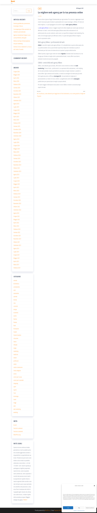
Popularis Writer (58, 510)
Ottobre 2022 (17, 207)
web (40, 8)
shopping (16, 383)
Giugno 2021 (17, 255)
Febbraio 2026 (17, 84)
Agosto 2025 (16, 104)
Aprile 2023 (16, 187)
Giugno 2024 (17, 145)
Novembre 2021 (17, 239)
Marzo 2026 (16, 81)
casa (15, 303)
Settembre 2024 (17, 136)
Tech (15, 393)
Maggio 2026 (17, 75)
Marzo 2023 (16, 191)
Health (15, 332)
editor (40, 16)
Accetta (68, 507)
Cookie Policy (75, 510)
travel (15, 399)
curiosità (16, 306)
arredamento (17, 287)
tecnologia (16, 396)
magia (15, 348)
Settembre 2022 (17, 210)
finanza (15, 322)
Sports (15, 390)
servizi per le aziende (19, 380)
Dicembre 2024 (17, 129)
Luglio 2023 (16, 178)
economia (16, 313)
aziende (15, 296)
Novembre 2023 (17, 165)
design (15, 309)
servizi (15, 374)
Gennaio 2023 (17, 197)
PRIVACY (25, 500)
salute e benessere (18, 367)
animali (15, 280)
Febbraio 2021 (17, 268)
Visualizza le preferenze (90, 507)
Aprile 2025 (16, 117)
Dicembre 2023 (17, 162)
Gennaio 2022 (17, 232)
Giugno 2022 (17, 216)
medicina (16, 354)
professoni (16, 361)
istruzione (16, 338)
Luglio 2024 (16, 142)
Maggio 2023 (17, 184)
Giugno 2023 (17, 181)
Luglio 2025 (16, 107)
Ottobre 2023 (17, 168)
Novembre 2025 (17, 94)
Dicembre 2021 (17, 236)
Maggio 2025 (17, 113)
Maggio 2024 (17, 149)
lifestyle (15, 345)
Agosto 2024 (16, 139)
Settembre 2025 (17, 100)
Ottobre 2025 (17, 97)
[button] (94, 485)
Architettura (16, 284)
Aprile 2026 (16, 78)
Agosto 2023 (16, 174)
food (15, 325)
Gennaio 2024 (17, 158)
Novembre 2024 (17, 133)
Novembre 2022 (17, 203)
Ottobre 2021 (17, 242)
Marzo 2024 (16, 152)
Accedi (15, 425)
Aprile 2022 (16, 223)
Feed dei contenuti (18, 428)
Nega (79, 507)
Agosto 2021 (16, 248)
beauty (15, 300)
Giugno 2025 (17, 110)
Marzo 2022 (16, 226)
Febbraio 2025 (17, 123)
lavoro (15, 342)
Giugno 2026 (17, 71)
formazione (16, 329)
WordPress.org (17, 435)
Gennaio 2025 (17, 126)
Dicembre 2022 (17, 200)
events (15, 316)
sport (15, 387)
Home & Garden (17, 335)
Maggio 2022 (17, 219)
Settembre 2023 (17, 171)
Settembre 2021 (17, 245)
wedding (16, 412)
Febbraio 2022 (17, 229)
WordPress (47, 510)
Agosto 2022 (16, 213)
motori (15, 358)
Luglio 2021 (16, 252)
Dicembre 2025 (17, 91)
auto (15, 290)
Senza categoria (17, 370)
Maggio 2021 (17, 258)
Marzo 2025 (16, 120)
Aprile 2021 (16, 261)
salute (15, 364)
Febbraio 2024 (17, 155)
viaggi (15, 403)
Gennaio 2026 (17, 88)
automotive (16, 293)
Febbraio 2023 (17, 194)
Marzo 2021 (16, 264)
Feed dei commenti (18, 431)
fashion (15, 319)
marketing (16, 351)
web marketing (17, 409)
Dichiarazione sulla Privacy (81, 510)
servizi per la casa (18, 377)
